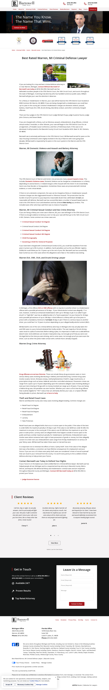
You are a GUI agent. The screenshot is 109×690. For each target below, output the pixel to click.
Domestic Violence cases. (34, 181)
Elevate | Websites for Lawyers (84, 685)
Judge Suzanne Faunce (30, 479)
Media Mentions (64, 9)
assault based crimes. (75, 179)
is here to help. (52, 393)
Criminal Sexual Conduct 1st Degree (36, 222)
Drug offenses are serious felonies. (32, 374)
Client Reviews (54, 9)
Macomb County (36, 50)
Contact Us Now (19, 27)
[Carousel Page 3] (58, 535)
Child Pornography (29, 238)
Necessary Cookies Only (25, 684)
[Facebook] (13, 644)
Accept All (9, 684)
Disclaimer (64, 620)
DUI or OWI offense (45, 308)
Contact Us (93, 9)
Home (14, 9)
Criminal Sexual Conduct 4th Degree (36, 234)
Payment (74, 9)
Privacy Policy (72, 620)
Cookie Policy (35, 663)
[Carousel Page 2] (54, 535)
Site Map (80, 620)
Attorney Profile (31, 9)
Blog (80, 9)
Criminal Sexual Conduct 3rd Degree (36, 230)
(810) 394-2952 (71, 3)
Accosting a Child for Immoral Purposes (37, 242)
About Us (21, 9)
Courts (86, 9)
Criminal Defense (42, 9)
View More (54, 543)
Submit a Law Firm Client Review (54, 549)
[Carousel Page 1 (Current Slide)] (51, 535)
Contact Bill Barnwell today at (62, 471)
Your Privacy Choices (22, 663)
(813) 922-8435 (92, 3)
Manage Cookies (46, 663)
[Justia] (17, 644)
